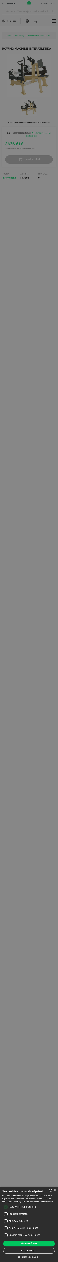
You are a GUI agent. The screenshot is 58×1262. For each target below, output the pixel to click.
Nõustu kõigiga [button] (29, 1243)
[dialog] (29, 631)
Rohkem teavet (46, 1201)
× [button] (55, 1190)
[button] (29, 1257)
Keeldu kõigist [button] (29, 1250)
